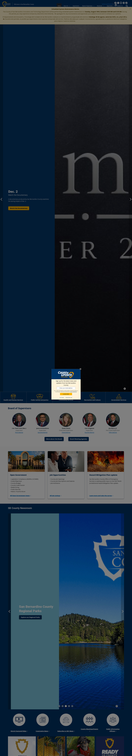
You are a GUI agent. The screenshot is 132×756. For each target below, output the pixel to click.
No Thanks (62, 397)
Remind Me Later (69, 397)
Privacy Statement (73, 391)
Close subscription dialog (80, 369)
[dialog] (66, 384)
